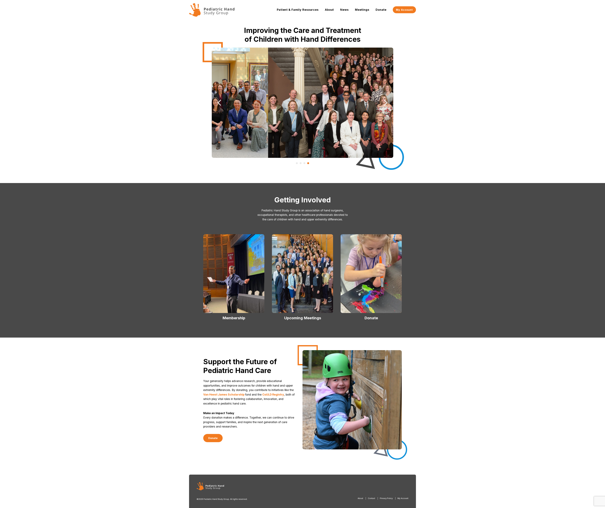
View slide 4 (308, 163)
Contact (371, 498)
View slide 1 (297, 163)
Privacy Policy (386, 498)
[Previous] (220, 102)
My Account (404, 9)
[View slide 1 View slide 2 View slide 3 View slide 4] (302, 103)
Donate (381, 9)
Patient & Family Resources (298, 9)
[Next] (385, 102)
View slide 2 (301, 163)
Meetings (362, 9)
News (344, 9)
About (329, 9)
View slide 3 (304, 163)
